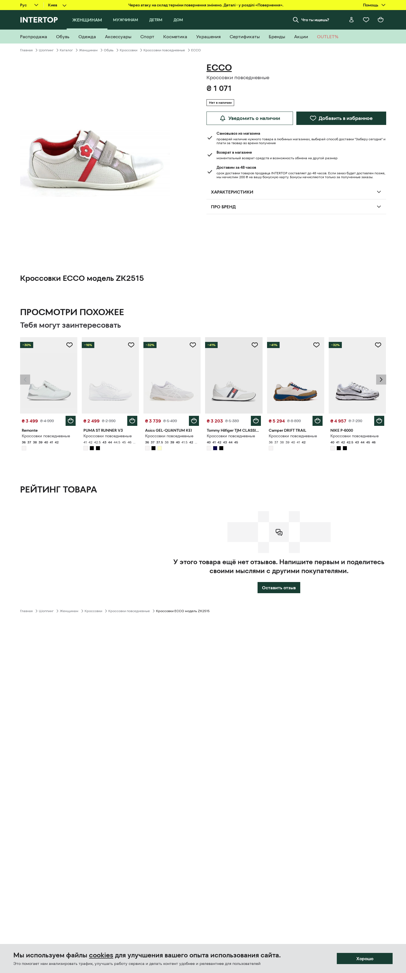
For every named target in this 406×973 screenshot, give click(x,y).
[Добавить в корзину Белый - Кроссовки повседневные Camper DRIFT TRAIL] (318, 421)
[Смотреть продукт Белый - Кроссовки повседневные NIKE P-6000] (357, 375)
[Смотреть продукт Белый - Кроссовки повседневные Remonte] (48, 375)
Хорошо (364, 958)
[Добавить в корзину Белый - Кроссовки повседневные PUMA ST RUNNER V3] (132, 421)
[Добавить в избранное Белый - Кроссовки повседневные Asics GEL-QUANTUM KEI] (192, 345)
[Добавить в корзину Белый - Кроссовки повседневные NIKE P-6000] (379, 421)
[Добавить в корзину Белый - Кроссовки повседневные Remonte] (71, 421)
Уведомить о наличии (254, 118)
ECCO (196, 50)
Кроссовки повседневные (164, 50)
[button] (25, 380)
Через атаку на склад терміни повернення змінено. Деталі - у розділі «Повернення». (206, 5)
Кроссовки (128, 50)
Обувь (109, 50)
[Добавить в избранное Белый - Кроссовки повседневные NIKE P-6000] (378, 345)
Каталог (66, 50)
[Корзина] (380, 19)
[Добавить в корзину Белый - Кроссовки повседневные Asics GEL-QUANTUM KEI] (194, 421)
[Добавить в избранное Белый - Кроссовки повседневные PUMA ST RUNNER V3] (131, 345)
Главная (26, 50)
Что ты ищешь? (315, 20)
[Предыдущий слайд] (25, 380)
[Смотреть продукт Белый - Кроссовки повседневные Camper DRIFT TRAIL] (295, 375)
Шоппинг (46, 50)
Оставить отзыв (279, 587)
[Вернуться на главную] (39, 20)
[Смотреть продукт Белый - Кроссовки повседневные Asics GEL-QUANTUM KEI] (172, 375)
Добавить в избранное (346, 118)
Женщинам (88, 50)
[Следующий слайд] (381, 380)
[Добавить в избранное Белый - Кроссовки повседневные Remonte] (69, 345)
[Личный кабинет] (351, 19)
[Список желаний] (366, 19)
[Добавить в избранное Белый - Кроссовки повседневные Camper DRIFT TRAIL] (316, 345)
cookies (101, 955)
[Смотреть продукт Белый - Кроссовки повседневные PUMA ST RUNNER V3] (110, 375)
